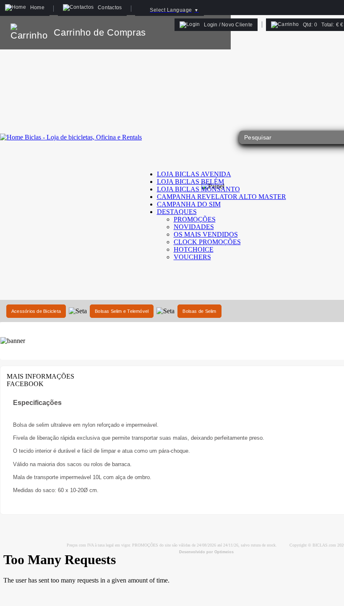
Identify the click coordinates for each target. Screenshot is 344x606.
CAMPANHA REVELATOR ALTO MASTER (221, 196)
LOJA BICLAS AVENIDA (194, 174)
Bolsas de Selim (199, 311)
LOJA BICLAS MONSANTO (198, 189)
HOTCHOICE (194, 249)
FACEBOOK (25, 383)
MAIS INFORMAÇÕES (40, 376)
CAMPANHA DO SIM (189, 204)
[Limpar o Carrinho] (198, 32)
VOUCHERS (192, 256)
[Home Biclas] (71, 137)
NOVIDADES (194, 226)
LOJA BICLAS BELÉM (190, 181)
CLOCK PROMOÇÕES (207, 241)
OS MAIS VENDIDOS (206, 234)
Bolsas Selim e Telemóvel (122, 311)
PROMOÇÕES (195, 219)
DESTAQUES (177, 211)
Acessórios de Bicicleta (36, 311)
